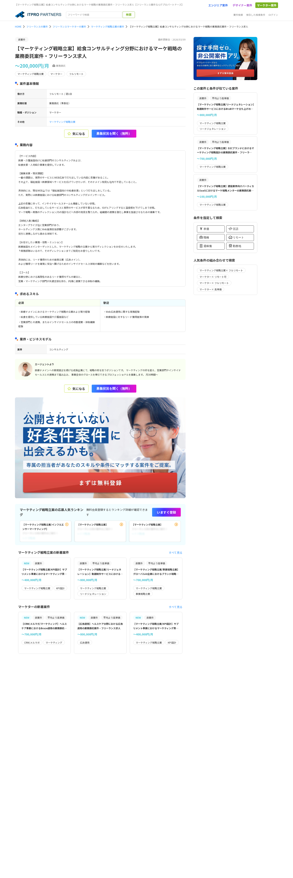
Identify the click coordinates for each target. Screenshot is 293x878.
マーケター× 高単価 (211, 289)
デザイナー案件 (242, 5)
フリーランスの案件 (37, 26)
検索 (129, 14)
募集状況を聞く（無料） (114, 133)
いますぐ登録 (166, 512)
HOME (18, 26)
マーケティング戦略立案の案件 (107, 26)
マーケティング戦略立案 (62, 121)
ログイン (273, 14)
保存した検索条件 (255, 14)
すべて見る (175, 553)
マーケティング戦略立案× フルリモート (221, 270)
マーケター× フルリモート (214, 283)
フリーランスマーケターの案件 (69, 26)
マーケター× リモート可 (213, 276)
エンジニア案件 (218, 5)
